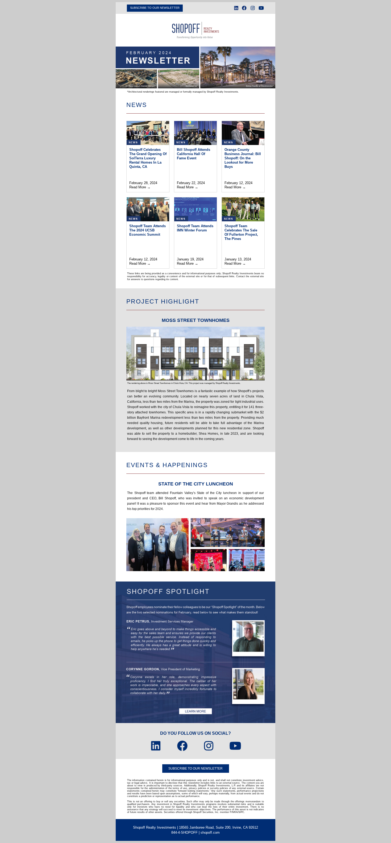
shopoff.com (210, 832)
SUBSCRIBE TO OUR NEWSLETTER (155, 7)
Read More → (140, 187)
